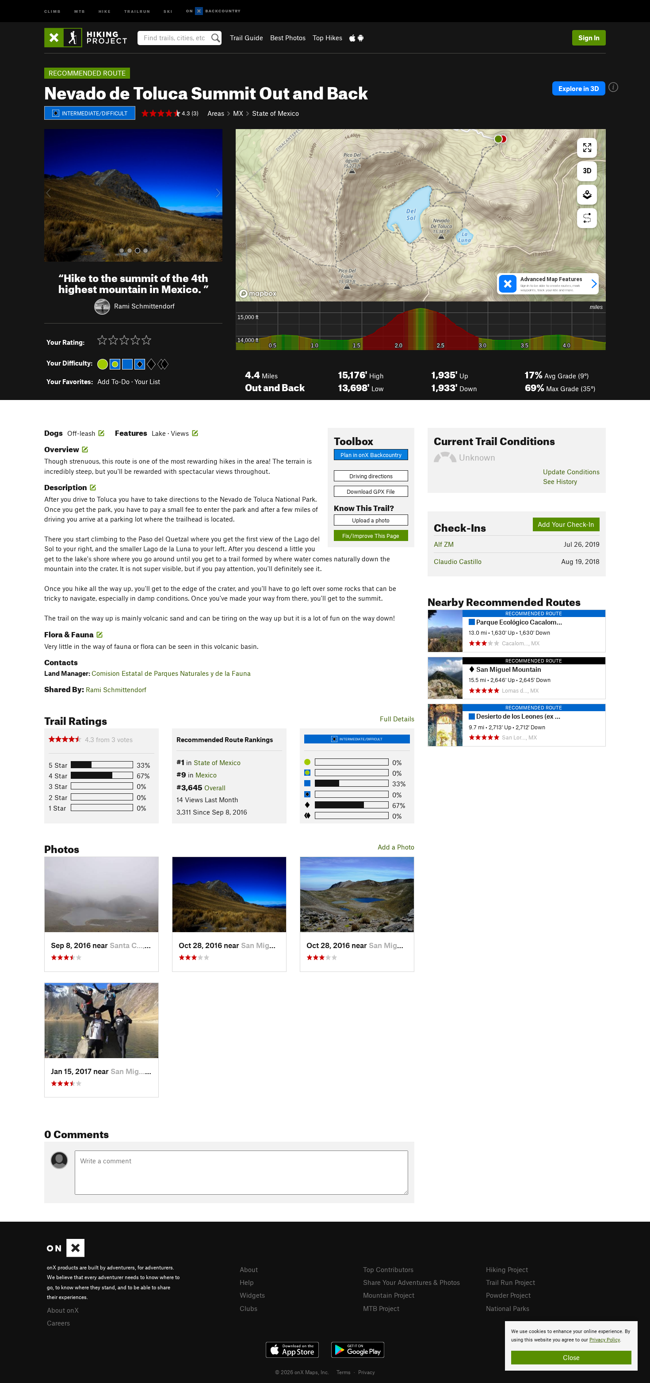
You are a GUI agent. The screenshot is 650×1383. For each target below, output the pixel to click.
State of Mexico (275, 113)
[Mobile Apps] (356, 38)
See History (560, 481)
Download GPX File (371, 491)
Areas (215, 113)
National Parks (507, 1308)
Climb (52, 11)
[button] (53, 195)
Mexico (206, 775)
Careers (58, 1323)
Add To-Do (113, 381)
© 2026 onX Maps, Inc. (302, 1372)
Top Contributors (388, 1269)
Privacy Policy (604, 1340)
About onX (63, 1310)
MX (238, 113)
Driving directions (371, 476)
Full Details (397, 719)
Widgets (252, 1295)
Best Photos (288, 38)
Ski (168, 11)
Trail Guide (246, 38)
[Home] (90, 37)
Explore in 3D (578, 88)
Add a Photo (396, 847)
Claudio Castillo (458, 561)
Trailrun (137, 11)
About (249, 1269)
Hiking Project (507, 1269)
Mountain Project (388, 1295)
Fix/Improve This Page (370, 535)
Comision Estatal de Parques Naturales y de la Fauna (171, 673)
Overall (215, 788)
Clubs (248, 1308)
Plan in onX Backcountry (370, 454)
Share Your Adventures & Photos (411, 1282)
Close (571, 1357)
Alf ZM (444, 544)
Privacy (366, 1372)
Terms (343, 1372)
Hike (105, 11)
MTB (79, 11)
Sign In (589, 38)
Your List (147, 381)
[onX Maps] (65, 1254)
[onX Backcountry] (213, 11)
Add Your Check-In (566, 524)
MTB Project (381, 1308)
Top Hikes (327, 38)
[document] (571, 1345)
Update (571, 472)
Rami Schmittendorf (144, 305)
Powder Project (508, 1295)
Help (247, 1282)
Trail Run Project (510, 1282)
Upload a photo (371, 520)
